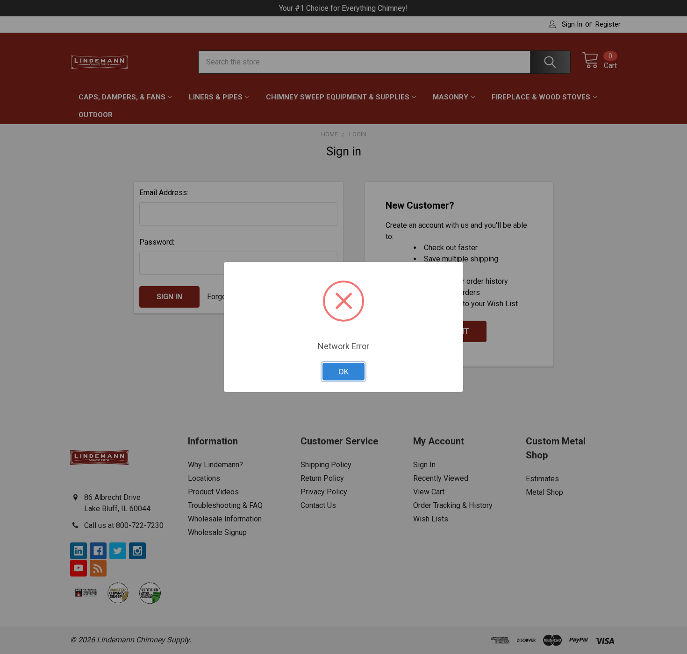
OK (343, 371)
